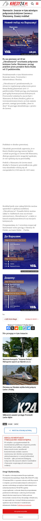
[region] (20, 494)
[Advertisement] (20, 127)
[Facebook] (8, 328)
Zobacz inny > (31, 319)
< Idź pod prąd (10, 319)
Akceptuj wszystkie (20, 511)
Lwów (16, 424)
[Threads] (33, 328)
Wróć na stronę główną (22, 430)
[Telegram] (29, 328)
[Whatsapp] (20, 328)
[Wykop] (24, 328)
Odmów (20, 517)
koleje (10, 424)
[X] (12, 328)
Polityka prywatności (24, 505)
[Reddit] (16, 328)
